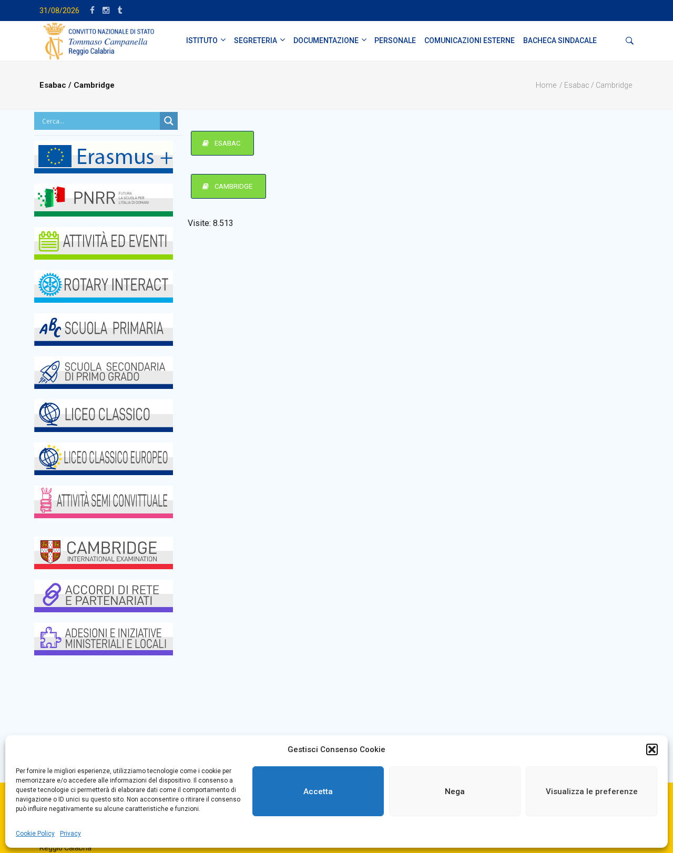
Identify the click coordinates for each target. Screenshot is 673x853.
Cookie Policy (35, 833)
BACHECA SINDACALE (560, 40)
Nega (455, 791)
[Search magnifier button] (169, 121)
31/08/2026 (59, 10)
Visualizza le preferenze (592, 791)
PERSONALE (395, 40)
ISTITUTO (202, 40)
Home (546, 85)
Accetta (318, 791)
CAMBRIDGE (232, 186)
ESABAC (226, 143)
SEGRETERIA (255, 40)
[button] (652, 749)
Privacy (70, 833)
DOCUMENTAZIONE (326, 40)
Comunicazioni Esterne (469, 40)
